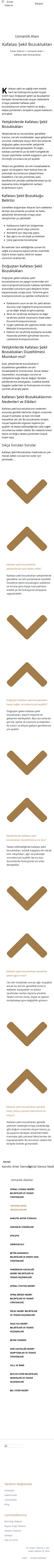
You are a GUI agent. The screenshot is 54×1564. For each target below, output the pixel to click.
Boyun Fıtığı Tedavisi (15, 1525)
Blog (6, 1504)
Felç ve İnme (11, 1539)
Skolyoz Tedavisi (12, 1530)
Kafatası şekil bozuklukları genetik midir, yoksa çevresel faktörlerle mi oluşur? (26, 1111)
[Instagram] (15, 1470)
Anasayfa (9, 1490)
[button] (27, 519)
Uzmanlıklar (10, 1499)
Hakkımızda (10, 1494)
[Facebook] (7, 1470)
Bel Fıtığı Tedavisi (13, 1521)
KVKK (24, 1558)
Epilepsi (8, 1535)
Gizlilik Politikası (38, 1558)
